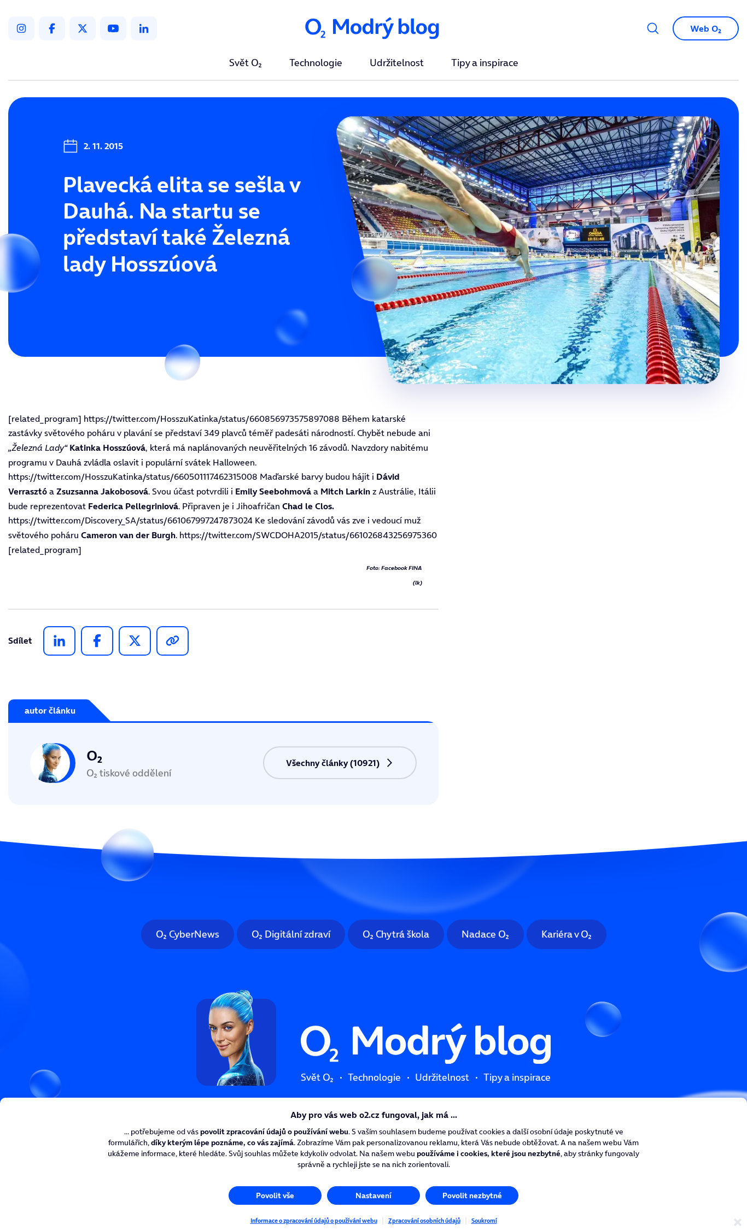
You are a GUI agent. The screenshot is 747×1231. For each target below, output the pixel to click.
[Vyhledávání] (653, 28)
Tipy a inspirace (484, 63)
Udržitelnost (397, 63)
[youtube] (113, 28)
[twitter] (82, 28)
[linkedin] (144, 28)
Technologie (315, 63)
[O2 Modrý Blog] (373, 28)
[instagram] (21, 28)
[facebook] (52, 28)
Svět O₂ (245, 63)
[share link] (172, 641)
